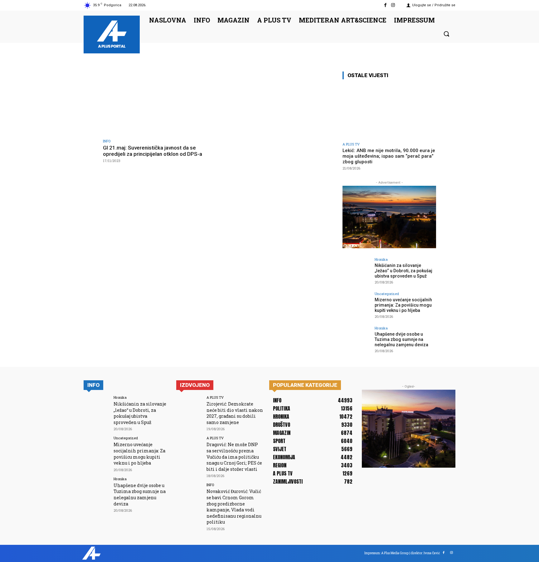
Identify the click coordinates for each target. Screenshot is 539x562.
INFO (106, 141)
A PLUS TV (351, 144)
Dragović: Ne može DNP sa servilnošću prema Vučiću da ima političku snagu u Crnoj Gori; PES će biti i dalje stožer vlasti (234, 456)
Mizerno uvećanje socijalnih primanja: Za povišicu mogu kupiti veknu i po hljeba (403, 305)
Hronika (381, 259)
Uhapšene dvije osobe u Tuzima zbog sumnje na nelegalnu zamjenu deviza (401, 339)
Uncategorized (387, 293)
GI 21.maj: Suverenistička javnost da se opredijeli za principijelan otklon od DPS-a (152, 151)
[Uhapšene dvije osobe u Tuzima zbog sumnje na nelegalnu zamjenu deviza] (356, 340)
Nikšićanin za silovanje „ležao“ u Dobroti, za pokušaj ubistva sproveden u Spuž (403, 271)
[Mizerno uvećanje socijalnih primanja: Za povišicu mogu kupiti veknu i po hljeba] (356, 306)
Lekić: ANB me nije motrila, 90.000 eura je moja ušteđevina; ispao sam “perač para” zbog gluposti (388, 156)
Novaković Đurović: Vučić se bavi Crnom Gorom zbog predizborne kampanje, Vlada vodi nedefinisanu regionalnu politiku (233, 506)
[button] (446, 34)
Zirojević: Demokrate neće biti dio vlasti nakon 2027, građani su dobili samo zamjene (234, 413)
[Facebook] (385, 5)
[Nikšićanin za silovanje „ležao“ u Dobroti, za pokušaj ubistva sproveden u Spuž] (356, 272)
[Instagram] (393, 5)
